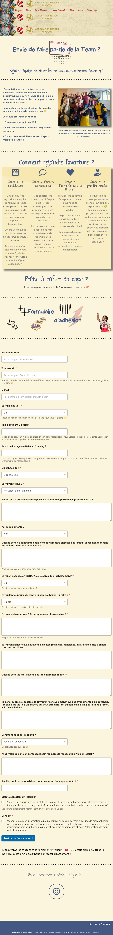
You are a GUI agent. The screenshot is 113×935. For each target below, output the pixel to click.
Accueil (5, 10)
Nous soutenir (59, 10)
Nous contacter (9, 26)
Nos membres (76, 10)
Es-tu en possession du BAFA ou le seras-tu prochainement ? (37, 576)
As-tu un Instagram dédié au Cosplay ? (23, 446)
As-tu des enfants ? (12, 527)
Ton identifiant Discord (15, 424)
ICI (67, 850)
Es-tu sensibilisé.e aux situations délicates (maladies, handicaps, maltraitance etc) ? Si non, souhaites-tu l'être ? (53, 646)
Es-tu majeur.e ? (11, 405)
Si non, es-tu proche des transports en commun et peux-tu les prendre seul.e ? (47, 499)
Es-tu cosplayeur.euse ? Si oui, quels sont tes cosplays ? (34, 614)
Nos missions (41, 10)
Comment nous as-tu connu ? (18, 734)
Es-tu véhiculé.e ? (12, 483)
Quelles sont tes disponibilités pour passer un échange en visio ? (39, 781)
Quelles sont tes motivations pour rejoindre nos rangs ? (34, 674)
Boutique (26, 26)
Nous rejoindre (94, 10)
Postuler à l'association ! (18, 838)
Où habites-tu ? (11, 468)
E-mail (6, 390)
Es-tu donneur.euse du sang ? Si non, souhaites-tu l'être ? (35, 595)
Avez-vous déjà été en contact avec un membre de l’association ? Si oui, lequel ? (47, 753)
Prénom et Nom (11, 352)
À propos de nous (22, 10)
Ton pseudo (9, 368)
